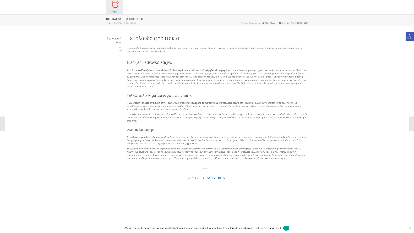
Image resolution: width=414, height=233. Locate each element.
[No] (410, 228)
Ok (286, 228)
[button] (410, 36)
